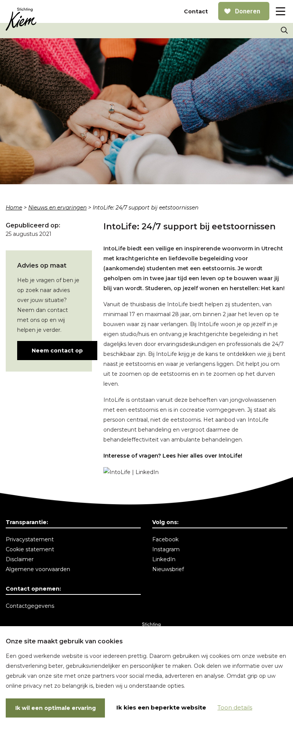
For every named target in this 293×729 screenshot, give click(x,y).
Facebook (165, 539)
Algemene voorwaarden (38, 569)
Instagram (166, 549)
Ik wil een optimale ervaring (55, 708)
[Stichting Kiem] (21, 19)
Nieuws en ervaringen (57, 207)
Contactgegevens (30, 605)
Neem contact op (57, 350)
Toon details (234, 707)
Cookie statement (30, 549)
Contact (196, 11)
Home (14, 207)
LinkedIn (163, 559)
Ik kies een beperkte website (161, 707)
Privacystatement (30, 539)
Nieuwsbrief (168, 569)
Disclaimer (20, 559)
